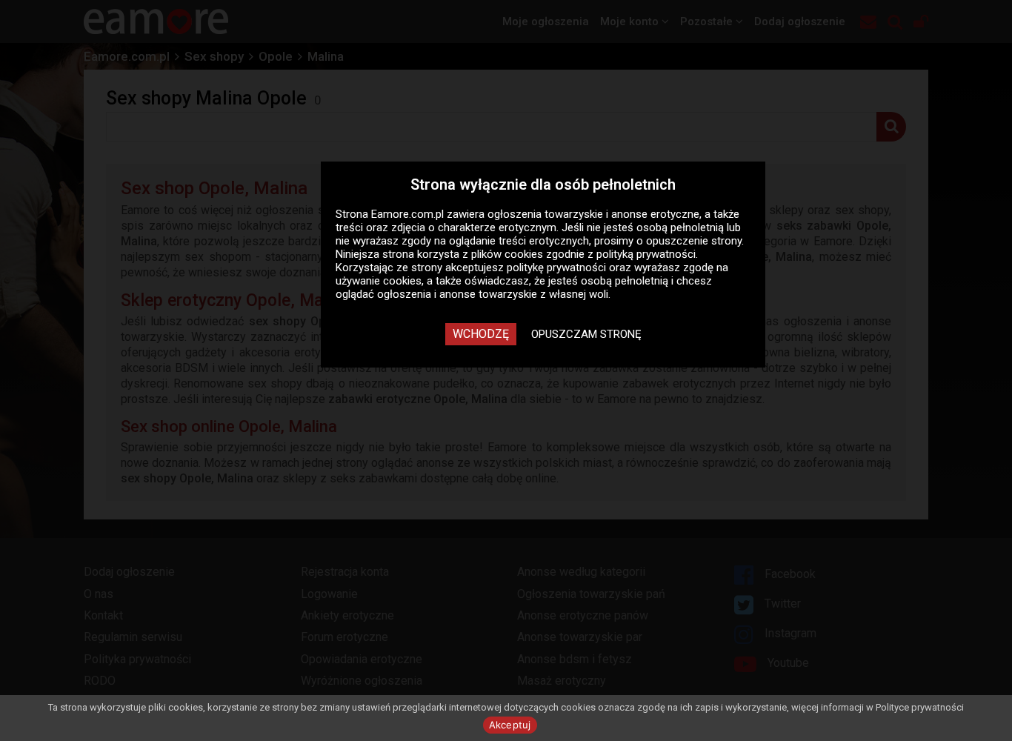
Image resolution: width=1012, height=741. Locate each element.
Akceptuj (510, 725)
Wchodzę (481, 334)
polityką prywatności (646, 254)
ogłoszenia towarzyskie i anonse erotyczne (593, 214)
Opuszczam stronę (586, 334)
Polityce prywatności (920, 707)
